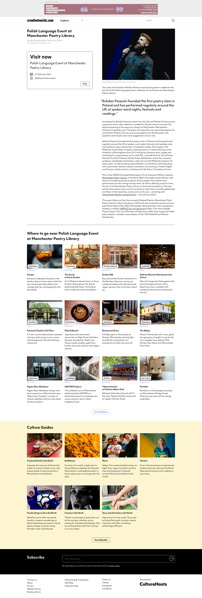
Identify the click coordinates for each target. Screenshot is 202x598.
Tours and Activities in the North (117, 513)
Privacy (30, 586)
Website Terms (34, 589)
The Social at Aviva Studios (72, 276)
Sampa (30, 274)
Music (105, 460)
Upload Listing (71, 586)
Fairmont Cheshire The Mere (40, 330)
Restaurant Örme (110, 330)
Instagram (107, 586)
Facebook (107, 589)
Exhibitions (70, 460)
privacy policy (114, 566)
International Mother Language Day (119, 194)
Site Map (69, 583)
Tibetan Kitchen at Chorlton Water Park (113, 388)
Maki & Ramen (71, 330)
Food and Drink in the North (40, 460)
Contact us (32, 580)
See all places (101, 411)
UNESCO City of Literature (132, 208)
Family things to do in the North (42, 513)
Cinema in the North (74, 513)
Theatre (144, 460)
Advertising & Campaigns (76, 580)
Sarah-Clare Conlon (36, 40)
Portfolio (144, 386)
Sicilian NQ (107, 274)
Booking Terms (34, 592)
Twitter (105, 582)
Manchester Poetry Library (114, 177)
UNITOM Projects (73, 386)
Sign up (171, 558)
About (30, 583)
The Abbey (145, 330)
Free (85, 83)
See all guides (101, 539)
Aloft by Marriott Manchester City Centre (156, 276)
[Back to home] (40, 21)
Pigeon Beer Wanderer (38, 386)
